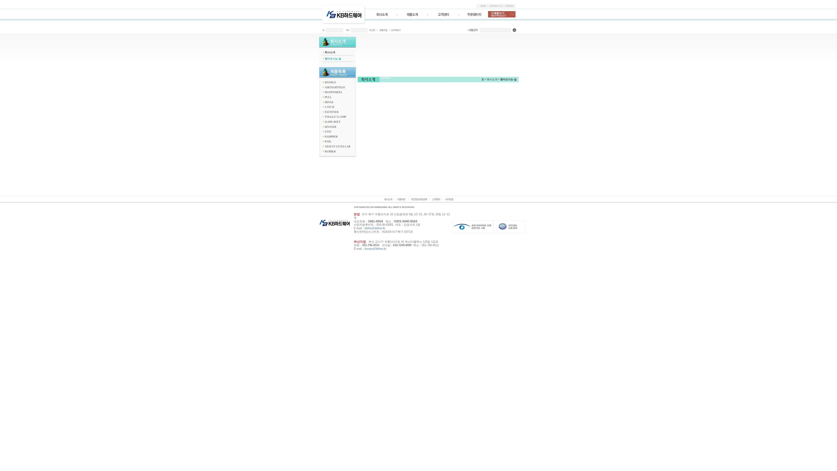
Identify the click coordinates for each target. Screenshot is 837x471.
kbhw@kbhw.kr (375, 228)
